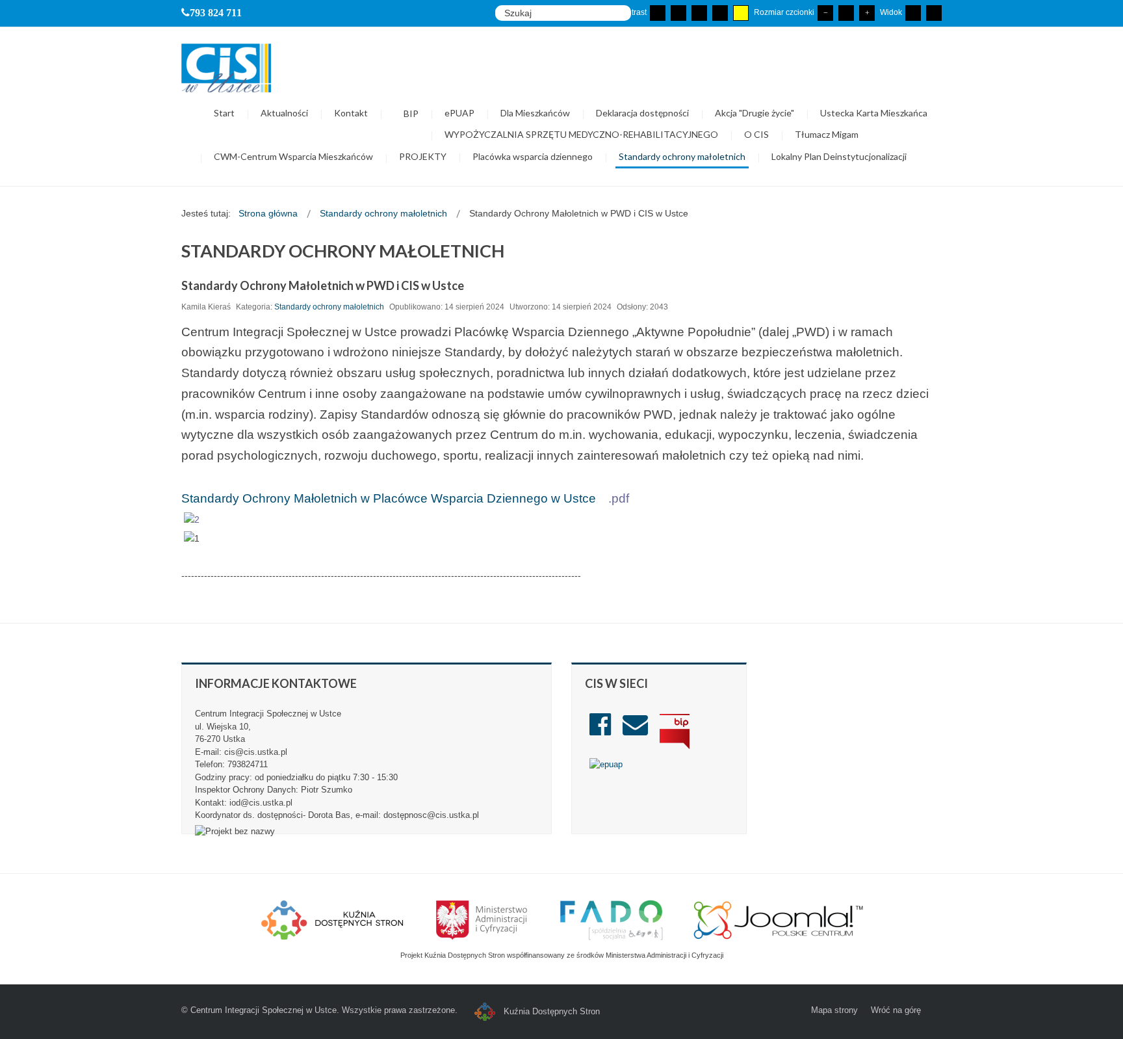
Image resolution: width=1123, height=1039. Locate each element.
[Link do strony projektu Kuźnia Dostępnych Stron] (333, 919)
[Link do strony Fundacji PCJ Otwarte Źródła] (778, 919)
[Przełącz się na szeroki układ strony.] (934, 13)
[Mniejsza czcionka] (825, 13)
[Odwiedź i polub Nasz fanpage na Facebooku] (600, 730)
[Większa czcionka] (867, 13)
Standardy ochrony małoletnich (329, 306)
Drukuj (937, 303)
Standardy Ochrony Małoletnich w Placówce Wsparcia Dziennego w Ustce (388, 498)
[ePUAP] (606, 764)
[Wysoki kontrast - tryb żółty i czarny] (741, 13)
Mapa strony (834, 1010)
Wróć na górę (896, 1010)
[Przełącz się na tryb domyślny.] (657, 13)
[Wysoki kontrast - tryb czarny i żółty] (720, 13)
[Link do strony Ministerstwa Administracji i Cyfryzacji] (483, 919)
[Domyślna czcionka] (846, 13)
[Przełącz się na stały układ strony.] (913, 13)
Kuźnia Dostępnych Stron (550, 1011)
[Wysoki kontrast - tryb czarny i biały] (699, 13)
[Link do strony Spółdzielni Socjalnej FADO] (611, 919)
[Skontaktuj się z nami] (635, 730)
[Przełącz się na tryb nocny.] (678, 13)
